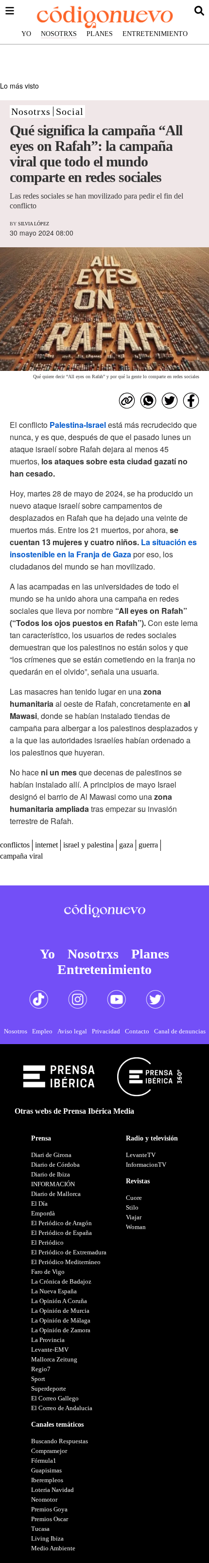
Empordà (43, 1213)
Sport (38, 1378)
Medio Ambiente (53, 1548)
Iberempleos (47, 1480)
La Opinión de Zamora (60, 1330)
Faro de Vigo (48, 1271)
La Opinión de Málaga (60, 1320)
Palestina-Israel (78, 424)
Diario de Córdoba (55, 1164)
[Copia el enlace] (127, 400)
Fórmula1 (43, 1460)
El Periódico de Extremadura (68, 1252)
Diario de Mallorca (56, 1193)
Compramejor (49, 1450)
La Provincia (48, 1339)
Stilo (132, 1207)
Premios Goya (49, 1509)
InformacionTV (146, 1164)
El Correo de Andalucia (61, 1408)
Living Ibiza (47, 1538)
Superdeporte (48, 1388)
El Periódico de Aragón (61, 1223)
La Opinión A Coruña (59, 1301)
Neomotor (44, 1499)
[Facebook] (191, 400)
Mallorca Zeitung (54, 1359)
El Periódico (47, 1242)
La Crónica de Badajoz (61, 1281)
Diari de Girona (51, 1154)
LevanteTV (141, 1154)
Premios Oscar (49, 1519)
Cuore (134, 1197)
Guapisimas (46, 1470)
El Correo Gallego (55, 1398)
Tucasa (40, 1528)
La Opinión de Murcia (60, 1310)
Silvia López (33, 223)
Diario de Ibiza (50, 1174)
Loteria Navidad (52, 1489)
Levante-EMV (50, 1349)
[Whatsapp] (148, 400)
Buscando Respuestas (59, 1441)
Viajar (133, 1217)
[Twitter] (169, 400)
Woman (136, 1227)
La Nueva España (54, 1291)
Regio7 (41, 1369)
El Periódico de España (61, 1232)
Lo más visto (19, 86)
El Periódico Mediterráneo (66, 1262)
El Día (39, 1203)
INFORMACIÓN (53, 1184)
